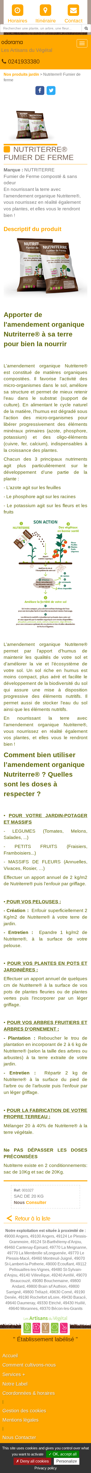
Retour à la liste (32, 1219)
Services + (13, 1374)
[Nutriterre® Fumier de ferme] (47, 123)
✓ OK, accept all (63, 1454)
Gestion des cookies (24, 1410)
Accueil (10, 1355)
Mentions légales (20, 1420)
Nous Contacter (19, 1437)
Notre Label (14, 1384)
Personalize (66, 1461)
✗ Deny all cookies (32, 1461)
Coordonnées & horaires (28, 1393)
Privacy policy (45, 1468)
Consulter (30, 1202)
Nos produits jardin (22, 74)
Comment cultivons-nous (29, 1365)
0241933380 (23, 61)
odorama (26, 46)
